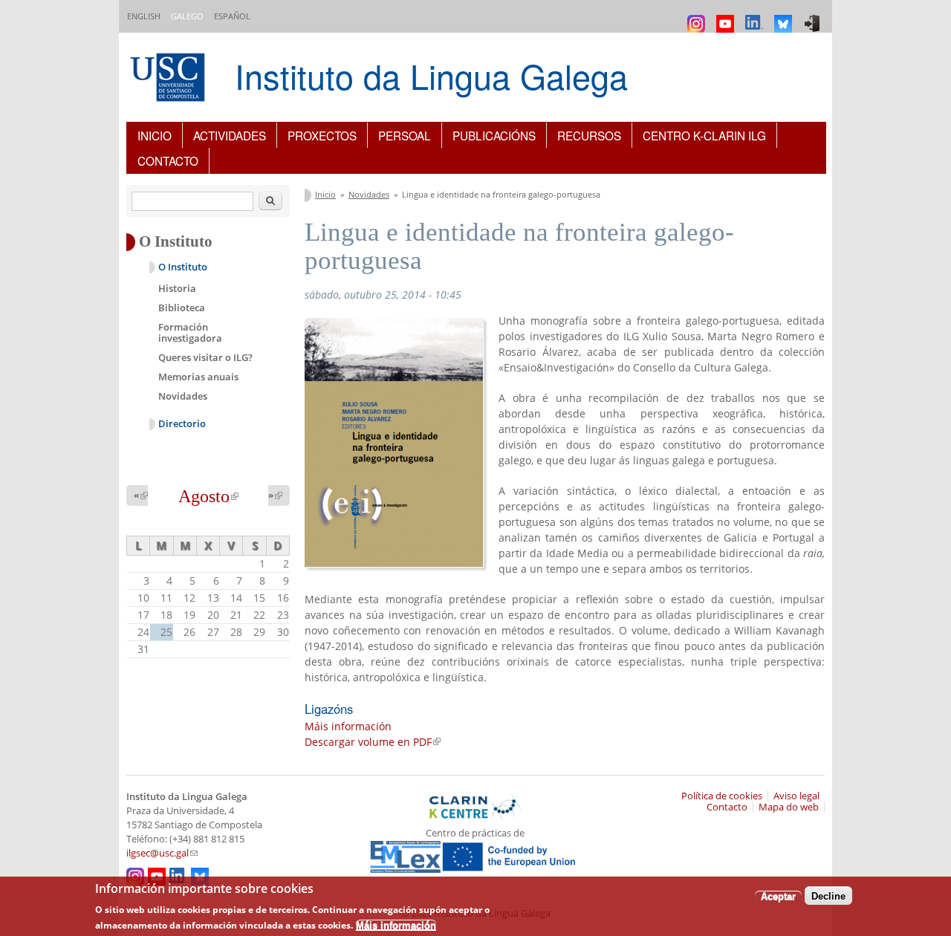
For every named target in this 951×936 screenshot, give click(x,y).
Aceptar (778, 895)
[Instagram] (698, 16)
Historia (177, 288)
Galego (187, 16)
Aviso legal (796, 796)
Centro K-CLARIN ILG (704, 135)
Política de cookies (721, 796)
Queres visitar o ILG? (205, 357)
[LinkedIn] (756, 16)
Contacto (167, 160)
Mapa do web (789, 807)
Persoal (404, 135)
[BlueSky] (785, 16)
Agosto (208, 496)
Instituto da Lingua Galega (431, 75)
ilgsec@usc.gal (162, 853)
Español (232, 16)
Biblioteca (181, 307)
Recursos (589, 135)
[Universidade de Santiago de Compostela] (169, 79)
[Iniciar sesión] (814, 16)
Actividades (229, 135)
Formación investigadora (190, 332)
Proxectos (322, 135)
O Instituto (182, 267)
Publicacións (494, 135)
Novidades (368, 194)
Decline (828, 895)
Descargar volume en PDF (373, 742)
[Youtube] (727, 16)
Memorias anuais (198, 376)
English (143, 16)
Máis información (348, 726)
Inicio (154, 135)
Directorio (182, 423)
